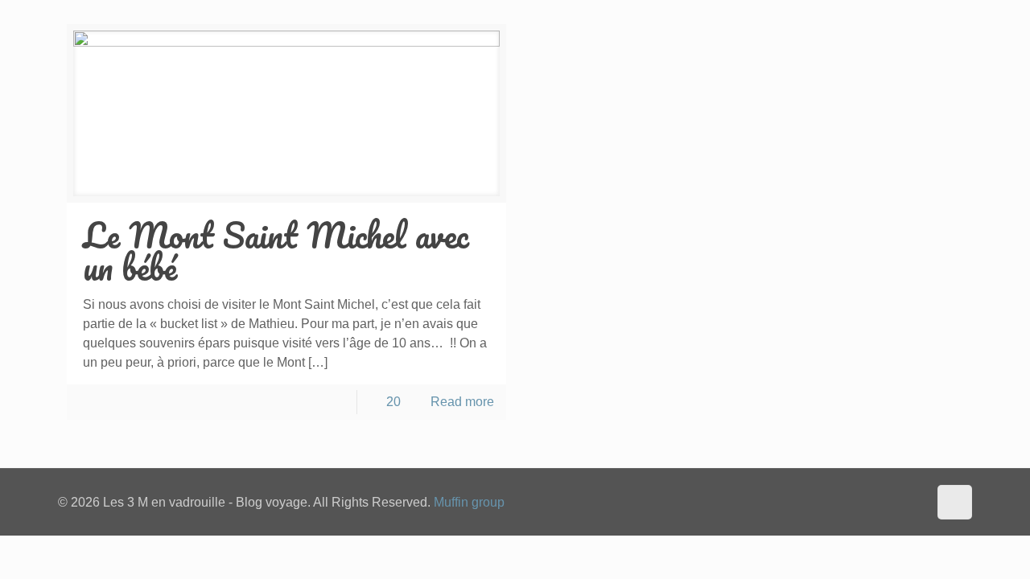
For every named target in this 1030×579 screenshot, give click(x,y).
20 (393, 402)
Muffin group (469, 502)
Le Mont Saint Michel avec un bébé (276, 251)
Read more (462, 402)
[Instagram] (912, 502)
